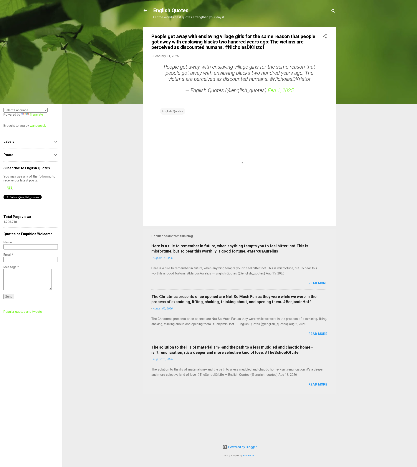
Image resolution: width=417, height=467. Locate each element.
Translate (36, 114)
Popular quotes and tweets (22, 312)
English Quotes (171, 10)
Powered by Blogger (242, 447)
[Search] (333, 11)
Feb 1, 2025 (281, 90)
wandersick (249, 455)
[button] (324, 37)
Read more (317, 283)
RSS (10, 187)
